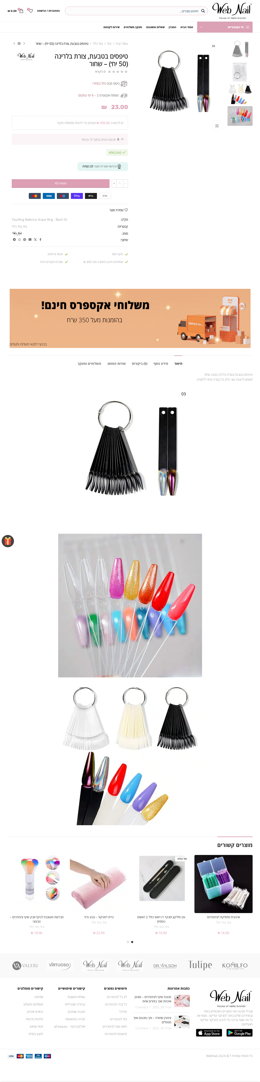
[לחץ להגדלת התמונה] (217, 126)
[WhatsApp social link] (19, 239)
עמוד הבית (122, 43)
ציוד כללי (98, 43)
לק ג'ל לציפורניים (117, 997)
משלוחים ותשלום (33, 1004)
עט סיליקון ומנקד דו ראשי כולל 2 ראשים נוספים (161, 919)
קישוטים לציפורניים (116, 1034)
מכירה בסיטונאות (75, 1019)
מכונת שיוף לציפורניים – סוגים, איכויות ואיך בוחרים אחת (152, 999)
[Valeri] (25, 965)
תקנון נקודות (36, 1034)
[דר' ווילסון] (165, 965)
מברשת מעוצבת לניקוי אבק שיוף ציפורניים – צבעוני (37, 919)
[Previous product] (24, 43)
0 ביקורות (100, 71)
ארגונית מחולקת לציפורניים (223, 917)
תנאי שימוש (36, 1026)
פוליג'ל (123, 1012)
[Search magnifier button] (203, 11)
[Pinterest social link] (24, 239)
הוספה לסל (61, 183)
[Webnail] (94, 965)
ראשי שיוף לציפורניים (115, 1026)
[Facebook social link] (40, 239)
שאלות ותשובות (76, 997)
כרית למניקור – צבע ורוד (99, 917)
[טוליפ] (200, 965)
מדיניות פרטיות (34, 1019)
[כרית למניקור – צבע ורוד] (99, 884)
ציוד (109, 43)
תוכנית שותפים (76, 1012)
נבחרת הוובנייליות (75, 1004)
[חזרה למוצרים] (19, 43)
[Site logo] (231, 10)
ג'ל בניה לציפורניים (116, 1004)
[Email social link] (30, 239)
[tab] (178, 361)
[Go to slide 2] (128, 942)
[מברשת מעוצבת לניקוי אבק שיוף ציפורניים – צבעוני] (37, 884)
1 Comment (143, 1007)
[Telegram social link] (14, 239)
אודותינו (39, 997)
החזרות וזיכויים (35, 1012)
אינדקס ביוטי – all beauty (69, 1026)
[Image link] (230, 998)
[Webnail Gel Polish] (129, 965)
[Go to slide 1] (132, 942)
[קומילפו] (234, 965)
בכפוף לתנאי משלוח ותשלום (28, 344)
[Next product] (14, 43)
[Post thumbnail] (182, 1002)
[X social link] (35, 239)
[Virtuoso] (60, 965)
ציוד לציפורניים (118, 1019)
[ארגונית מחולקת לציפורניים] (223, 884)
